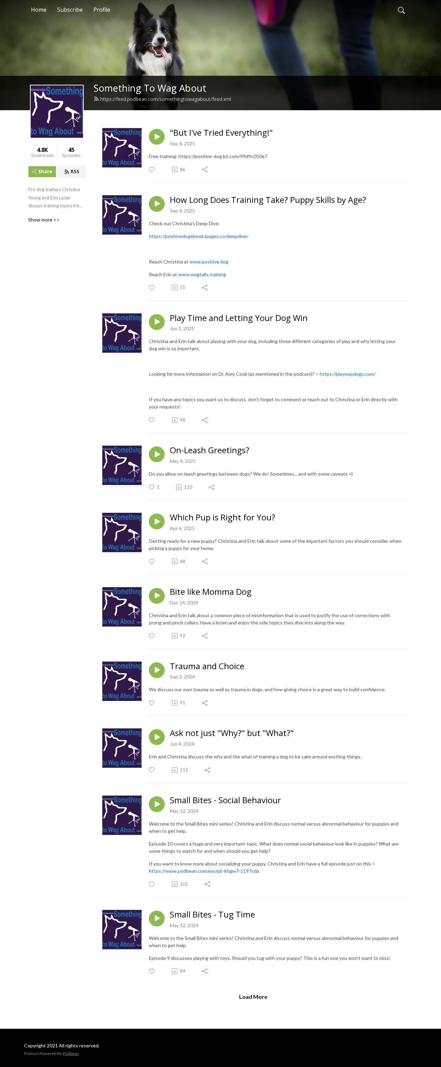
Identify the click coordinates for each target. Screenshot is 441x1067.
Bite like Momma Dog (211, 592)
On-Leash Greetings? (209, 450)
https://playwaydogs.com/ (347, 374)
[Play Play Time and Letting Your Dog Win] (157, 322)
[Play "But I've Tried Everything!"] (157, 137)
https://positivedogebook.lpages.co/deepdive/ (198, 236)
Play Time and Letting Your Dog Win (239, 318)
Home (39, 9)
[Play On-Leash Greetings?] (157, 454)
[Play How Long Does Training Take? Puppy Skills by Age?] (157, 204)
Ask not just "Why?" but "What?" (232, 733)
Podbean (71, 1053)
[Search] (401, 10)
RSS (75, 171)
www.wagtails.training (202, 274)
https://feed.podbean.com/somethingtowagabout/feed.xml (165, 99)
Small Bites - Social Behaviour (225, 800)
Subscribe (70, 9)
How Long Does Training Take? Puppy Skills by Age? (268, 200)
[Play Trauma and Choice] (157, 670)
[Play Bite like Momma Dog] (157, 596)
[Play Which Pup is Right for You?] (157, 521)
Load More (253, 996)
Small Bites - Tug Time (212, 915)
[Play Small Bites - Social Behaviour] (157, 804)
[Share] (205, 169)
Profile (101, 9)
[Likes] (152, 169)
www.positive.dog (208, 262)
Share (45, 171)
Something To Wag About (150, 88)
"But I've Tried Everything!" (221, 133)
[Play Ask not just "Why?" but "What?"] (157, 737)
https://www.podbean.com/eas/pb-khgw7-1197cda (204, 871)
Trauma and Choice (207, 666)
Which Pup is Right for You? (222, 517)
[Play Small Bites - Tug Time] (157, 918)
